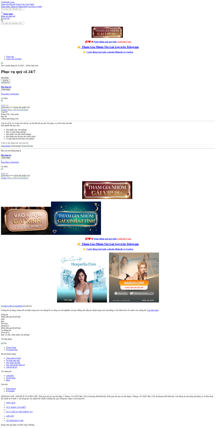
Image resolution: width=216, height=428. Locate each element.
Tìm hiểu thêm (152, 310)
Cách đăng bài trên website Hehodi (104, 52)
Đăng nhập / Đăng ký (9, 6)
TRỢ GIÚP (10, 403)
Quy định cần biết (13, 363)
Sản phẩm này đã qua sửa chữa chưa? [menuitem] (21, 136)
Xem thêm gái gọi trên (112, 41)
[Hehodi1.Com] (7, 2)
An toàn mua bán (13, 360)
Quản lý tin (20, 4)
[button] (108, 90)
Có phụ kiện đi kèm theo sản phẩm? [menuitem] (20, 139)
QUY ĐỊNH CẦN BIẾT (16, 407)
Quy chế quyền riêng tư (15, 365)
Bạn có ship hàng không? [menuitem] (16, 132)
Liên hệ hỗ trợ (11, 367)
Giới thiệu (10, 376)
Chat (27, 4)
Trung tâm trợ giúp (13, 358)
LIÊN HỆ (10, 416)
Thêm (31, 4)
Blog (8, 380)
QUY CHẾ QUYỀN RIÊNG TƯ (19, 412)
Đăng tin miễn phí (8, 16)
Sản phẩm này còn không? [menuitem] (16, 130)
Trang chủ (5, 4)
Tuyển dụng (11, 378)
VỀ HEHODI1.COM (14, 421)
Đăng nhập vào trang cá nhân (30, 6)
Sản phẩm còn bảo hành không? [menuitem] (18, 134)
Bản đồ (12, 4)
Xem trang (6, 89)
